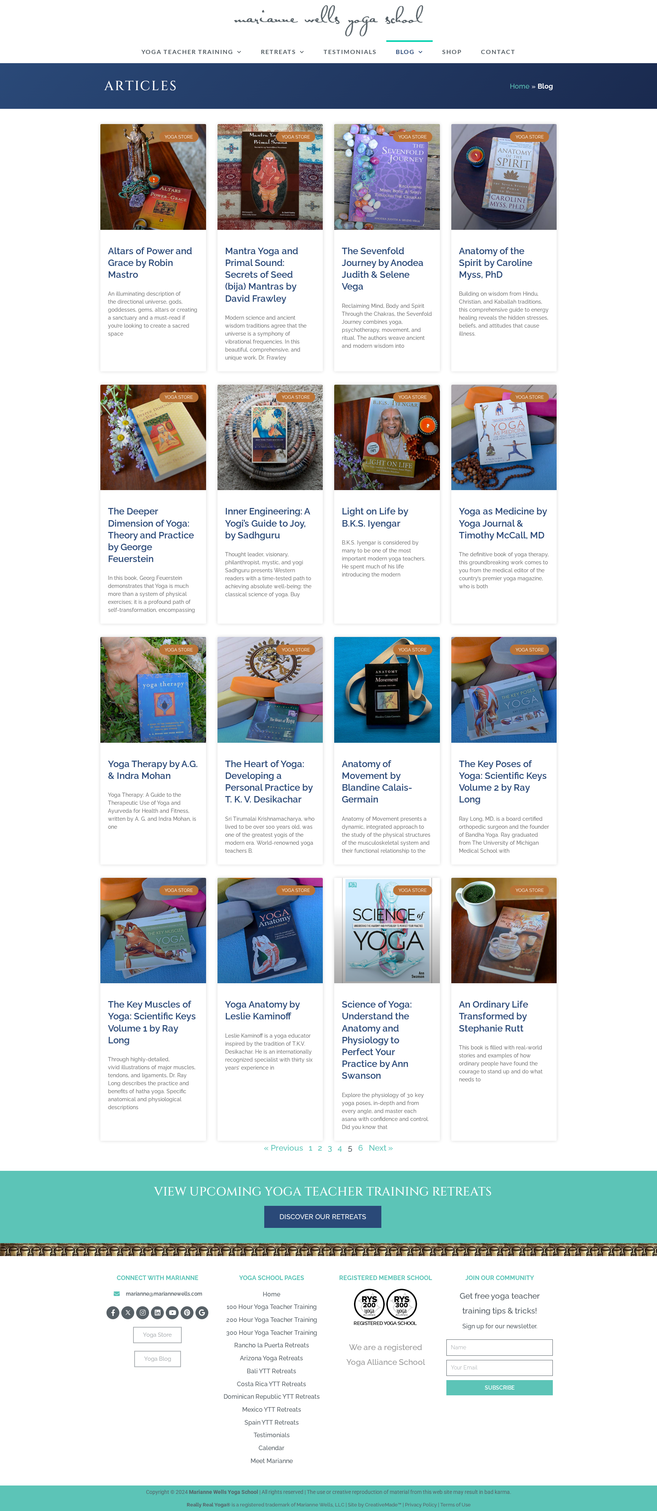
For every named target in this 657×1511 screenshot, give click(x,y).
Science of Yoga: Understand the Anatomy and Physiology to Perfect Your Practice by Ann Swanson (377, 1040)
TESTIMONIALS (350, 51)
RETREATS (278, 51)
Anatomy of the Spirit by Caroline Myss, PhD (495, 262)
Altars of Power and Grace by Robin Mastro (150, 262)
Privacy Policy (421, 1505)
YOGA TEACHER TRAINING (187, 51)
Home (520, 86)
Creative (375, 1505)
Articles (141, 86)
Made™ (393, 1505)
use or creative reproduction (349, 1492)
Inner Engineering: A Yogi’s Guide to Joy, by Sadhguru (267, 523)
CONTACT (498, 51)
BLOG (405, 51)
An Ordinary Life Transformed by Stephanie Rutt (493, 1016)
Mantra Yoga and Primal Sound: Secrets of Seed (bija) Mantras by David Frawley (261, 274)
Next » (381, 1148)
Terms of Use (455, 1505)
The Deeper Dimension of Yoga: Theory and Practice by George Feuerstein (151, 535)
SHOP (452, 51)
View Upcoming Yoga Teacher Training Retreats (323, 1192)
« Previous (283, 1148)
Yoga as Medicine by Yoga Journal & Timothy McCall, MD (503, 523)
